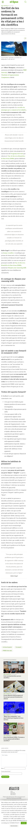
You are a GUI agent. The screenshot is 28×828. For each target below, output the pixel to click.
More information (14, 825)
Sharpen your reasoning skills (17, 268)
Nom (2, 768)
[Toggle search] (25, 2)
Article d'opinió (7, 647)
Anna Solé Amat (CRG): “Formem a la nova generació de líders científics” (14, 739)
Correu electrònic (6, 771)
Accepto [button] (23, 823)
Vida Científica (5, 5)
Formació (18, 647)
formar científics (8, 253)
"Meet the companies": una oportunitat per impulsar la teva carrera (13, 718)
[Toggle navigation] (2, 2)
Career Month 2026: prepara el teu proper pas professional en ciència (13, 697)
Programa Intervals (17, 153)
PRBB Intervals (7, 650)
